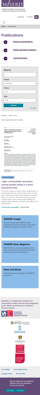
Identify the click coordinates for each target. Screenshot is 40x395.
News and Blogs (12, 269)
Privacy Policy (20, 373)
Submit (13, 105)
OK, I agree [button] (10, 390)
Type (5, 96)
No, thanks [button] (20, 390)
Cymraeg (20, 17)
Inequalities (15, 207)
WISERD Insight (12, 219)
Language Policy (6, 373)
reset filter (33, 108)
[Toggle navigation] (4, 22)
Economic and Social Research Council (20, 313)
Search (7, 70)
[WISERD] (12, 3)
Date (10, 115)
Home (3, 26)
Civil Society (5, 207)
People (6, 79)
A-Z (15, 115)
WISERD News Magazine (17, 244)
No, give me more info (17, 385)
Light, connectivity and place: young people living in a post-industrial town (17, 184)
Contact (30, 17)
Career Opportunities (20, 369)
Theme (6, 88)
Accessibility (5, 369)
